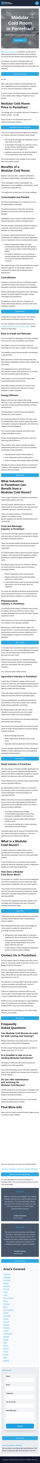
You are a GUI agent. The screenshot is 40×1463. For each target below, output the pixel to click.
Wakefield (34, 1169)
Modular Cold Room (9, 52)
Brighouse (6, 1328)
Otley (5, 1342)
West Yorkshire (8, 1298)
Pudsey (5, 1319)
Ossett (5, 1292)
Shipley (5, 1339)
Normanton (20, 1169)
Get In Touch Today (20, 74)
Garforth (27, 1169)
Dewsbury (6, 1304)
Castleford (4, 1169)
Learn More (20, 911)
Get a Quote (19, 40)
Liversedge (7, 1316)
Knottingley (12, 1169)
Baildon (5, 1348)
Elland (5, 1345)
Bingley (5, 1354)
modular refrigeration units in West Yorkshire (15, 326)
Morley (5, 1301)
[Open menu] (37, 3)
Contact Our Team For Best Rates (20, 127)
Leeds (5, 1295)
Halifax (5, 1351)
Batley (5, 1307)
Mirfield (5, 1313)
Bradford (6, 1325)
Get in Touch (20, 642)
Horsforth (6, 1322)
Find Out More (20, 311)
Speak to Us (20, 475)
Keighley (6, 1360)
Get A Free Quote (20, 1261)
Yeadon (5, 1331)
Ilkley (5, 1357)
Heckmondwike (8, 1310)
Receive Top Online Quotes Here (20, 1174)
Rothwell (6, 1289)
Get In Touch (20, 1438)
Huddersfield (7, 1334)
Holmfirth (6, 1337)
